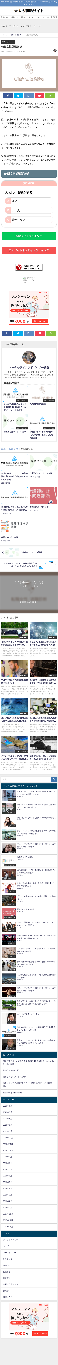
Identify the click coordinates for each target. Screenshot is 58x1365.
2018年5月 (7, 1182)
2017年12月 (8, 1214)
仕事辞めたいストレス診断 (14, 1077)
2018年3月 (7, 1195)
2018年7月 (7, 1169)
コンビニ (7, 1246)
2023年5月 (7, 1112)
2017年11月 (8, 1220)
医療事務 (7, 1272)
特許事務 (7, 1278)
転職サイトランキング (29, 236)
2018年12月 (8, 1138)
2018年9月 (7, 1157)
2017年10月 (8, 1227)
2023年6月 (7, 1106)
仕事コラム (7, 1259)
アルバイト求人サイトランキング (29, 250)
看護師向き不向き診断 (12, 1092)
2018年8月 (7, 1163)
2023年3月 (7, 1125)
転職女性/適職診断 (11, 1070)
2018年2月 (7, 1201)
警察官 (6, 1291)
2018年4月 (7, 1188)
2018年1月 (7, 1207)
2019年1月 (7, 1131)
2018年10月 (8, 1150)
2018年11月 (8, 1144)
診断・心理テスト (8, 42)
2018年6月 (7, 1176)
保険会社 (7, 1265)
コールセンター (9, 1253)
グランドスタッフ (10, 1240)
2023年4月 (7, 1119)
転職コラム (7, 1297)
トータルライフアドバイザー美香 (29, 367)
